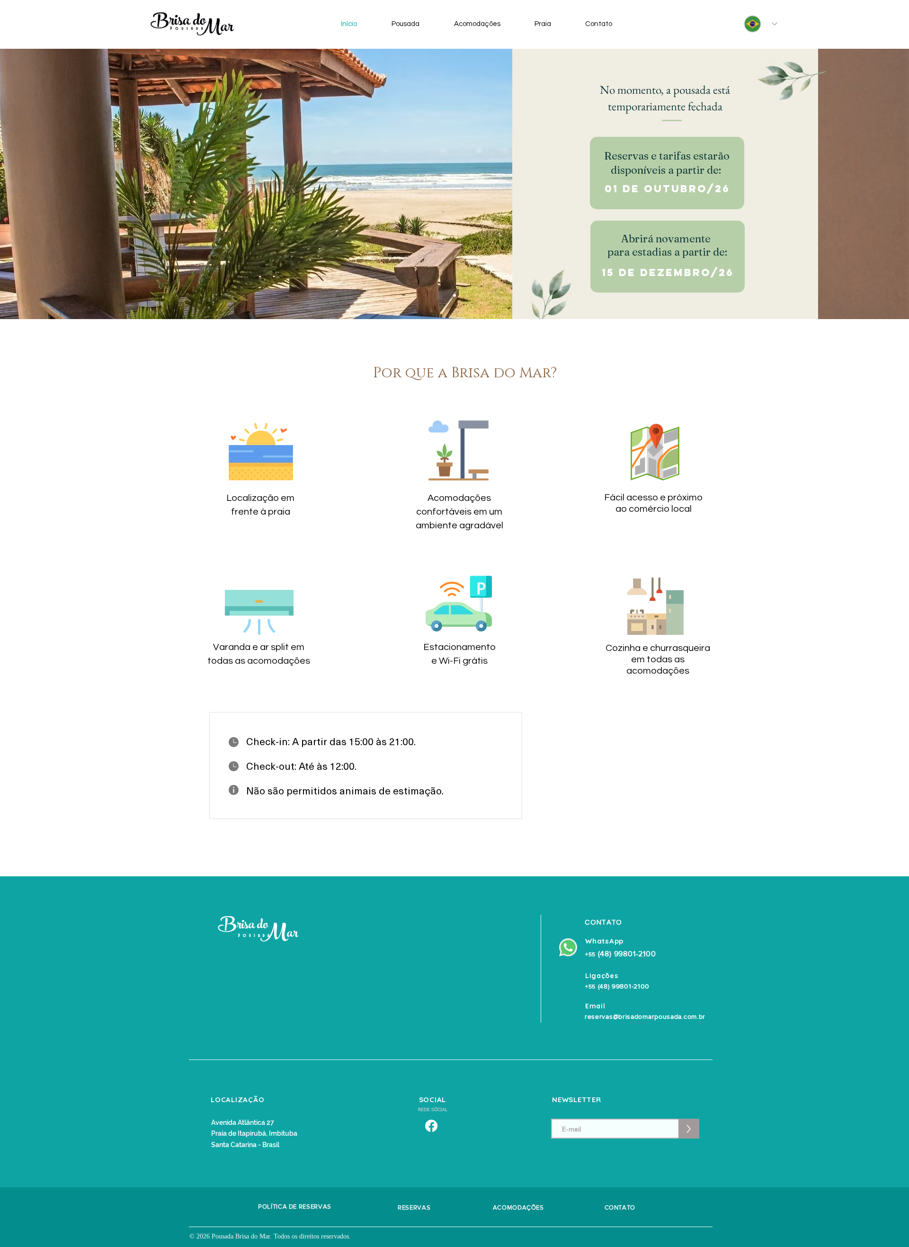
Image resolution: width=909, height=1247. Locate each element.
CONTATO (619, 1207)
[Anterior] (51, 184)
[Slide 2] (454, 295)
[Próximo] (857, 184)
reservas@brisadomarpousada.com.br (645, 1016)
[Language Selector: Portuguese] (757, 23)
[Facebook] (431, 1126)
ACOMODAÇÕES (518, 1207)
